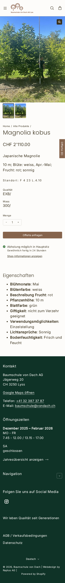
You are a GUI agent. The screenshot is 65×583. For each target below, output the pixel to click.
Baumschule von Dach (27, 566)
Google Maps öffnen (18, 392)
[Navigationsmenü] (5, 8)
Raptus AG (9, 570)
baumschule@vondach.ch (35, 406)
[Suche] (52, 8)
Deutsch (31, 558)
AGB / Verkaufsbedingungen (25, 535)
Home (6, 126)
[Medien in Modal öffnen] (59, 22)
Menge (7, 215)
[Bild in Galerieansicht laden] (8, 111)
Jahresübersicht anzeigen (23, 459)
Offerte (62, 148)
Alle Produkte (21, 126)
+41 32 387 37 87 (30, 401)
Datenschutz (13, 543)
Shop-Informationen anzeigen (24, 256)
